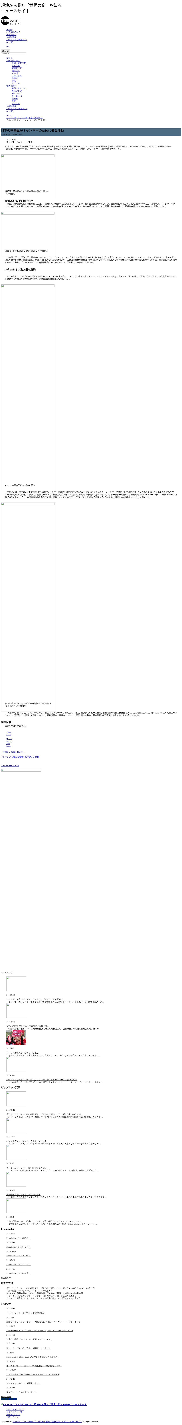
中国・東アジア (19, 63)
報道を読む (11, 35)
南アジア (16, 71)
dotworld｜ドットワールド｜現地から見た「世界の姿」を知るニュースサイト (47, 1422)
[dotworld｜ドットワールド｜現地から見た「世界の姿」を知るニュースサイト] (11, 23)
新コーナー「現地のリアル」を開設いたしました (28, 1348)
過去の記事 (6, 1278)
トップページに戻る (10, 766)
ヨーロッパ (17, 76)
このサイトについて (15, 1409)
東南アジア (17, 68)
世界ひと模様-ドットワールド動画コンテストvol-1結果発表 (32, 1374)
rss (7, 46)
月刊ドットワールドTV (16, 40)
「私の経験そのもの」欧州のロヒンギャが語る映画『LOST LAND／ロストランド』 (43, 1221)
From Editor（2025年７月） (18, 1264)
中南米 (15, 78)
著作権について (13, 1415)
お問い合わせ (12, 1417)
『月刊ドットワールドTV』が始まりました (25, 1313)
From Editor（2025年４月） (18, 1273)
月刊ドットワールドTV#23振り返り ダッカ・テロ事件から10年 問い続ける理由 (41, 1080)
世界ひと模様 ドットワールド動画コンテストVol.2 (28, 1339)
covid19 (9, 42)
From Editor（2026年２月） (18, 1247)
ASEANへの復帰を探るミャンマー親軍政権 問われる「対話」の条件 (37, 1293)
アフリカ (16, 83)
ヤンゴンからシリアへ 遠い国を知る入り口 (26, 1168)
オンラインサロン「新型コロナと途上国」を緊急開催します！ (34, 1366)
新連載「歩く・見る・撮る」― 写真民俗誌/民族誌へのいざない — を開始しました (43, 1322)
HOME (9, 30)
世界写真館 (11, 37)
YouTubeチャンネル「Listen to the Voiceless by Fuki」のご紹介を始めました (39, 1331)
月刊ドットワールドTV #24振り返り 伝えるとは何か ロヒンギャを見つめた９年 (43, 1114)
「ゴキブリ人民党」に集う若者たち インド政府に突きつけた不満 (36, 1298)
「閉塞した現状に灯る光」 (13, 752)
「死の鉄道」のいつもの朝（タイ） (22, 1291)
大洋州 (15, 73)
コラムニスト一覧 (14, 1412)
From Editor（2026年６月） (18, 1238)
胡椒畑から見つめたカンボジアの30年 (23, 1195)
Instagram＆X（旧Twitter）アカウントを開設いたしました (32, 1357)
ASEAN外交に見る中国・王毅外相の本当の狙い (27, 1026)
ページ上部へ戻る (9, 1399)
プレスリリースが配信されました (21, 1392)
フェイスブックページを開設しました (23, 1383)
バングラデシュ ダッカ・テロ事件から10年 (26, 1141)
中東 (14, 81)
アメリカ (16, 66)
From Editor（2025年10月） (18, 1256)
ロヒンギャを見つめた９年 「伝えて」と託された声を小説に (34, 999)
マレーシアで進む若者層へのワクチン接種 (20, 757)
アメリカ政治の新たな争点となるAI (22, 1053)
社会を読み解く (13, 32)
